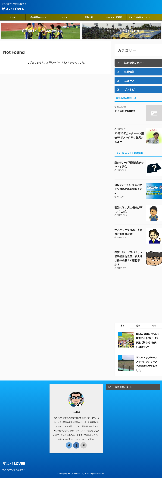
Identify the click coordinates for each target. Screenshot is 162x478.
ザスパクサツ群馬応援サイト (14, 469)
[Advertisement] (138, 296)
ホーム (13, 17)
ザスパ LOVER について (139, 17)
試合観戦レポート (38, 17)
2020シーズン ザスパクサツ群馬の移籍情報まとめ (128, 189)
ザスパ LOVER (13, 9)
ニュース (63, 17)
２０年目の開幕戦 (125, 111)
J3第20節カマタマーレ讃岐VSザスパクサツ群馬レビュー (129, 137)
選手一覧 (89, 17)
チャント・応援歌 (114, 17)
